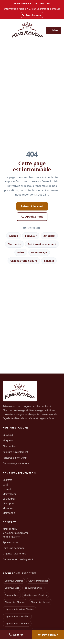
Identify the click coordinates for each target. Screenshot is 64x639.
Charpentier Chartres (15, 602)
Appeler (18, 634)
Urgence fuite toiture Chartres (19, 609)
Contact (49, 260)
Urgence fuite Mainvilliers (17, 616)
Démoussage (39, 252)
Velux (20, 252)
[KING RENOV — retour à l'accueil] (27, 30)
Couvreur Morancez (38, 580)
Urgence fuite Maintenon (17, 623)
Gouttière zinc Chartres (35, 595)
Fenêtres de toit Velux (15, 457)
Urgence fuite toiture (23, 260)
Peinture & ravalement (42, 244)
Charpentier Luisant (40, 602)
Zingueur (49, 235)
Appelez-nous (34, 216)
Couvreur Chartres (14, 580)
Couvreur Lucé (12, 587)
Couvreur (31, 235)
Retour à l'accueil (32, 206)
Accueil (13, 235)
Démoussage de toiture (16, 463)
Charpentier (9, 446)
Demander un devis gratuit (18, 559)
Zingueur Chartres (33, 587)
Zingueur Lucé (12, 595)
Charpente (14, 244)
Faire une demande (13, 548)
